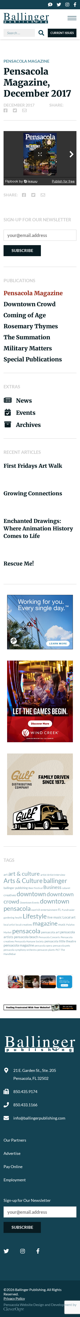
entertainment (49, 909)
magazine (45, 923)
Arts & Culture (23, 880)
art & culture (24, 873)
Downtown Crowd (30, 304)
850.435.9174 (25, 1091)
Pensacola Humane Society (29, 941)
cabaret (66, 888)
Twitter (6, 1251)
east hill (35, 909)
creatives (10, 895)
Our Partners (15, 1140)
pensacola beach (26, 937)
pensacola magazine (19, 945)
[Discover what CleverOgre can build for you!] (40, 1007)
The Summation (27, 337)
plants (51, 949)
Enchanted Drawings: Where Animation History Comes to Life (38, 528)
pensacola (26, 931)
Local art (69, 917)
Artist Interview (56, 874)
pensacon (42, 949)
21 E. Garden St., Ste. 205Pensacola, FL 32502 (34, 1074)
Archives (28, 424)
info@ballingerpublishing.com (39, 1118)
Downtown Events (29, 902)
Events (26, 412)
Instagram (22, 1251)
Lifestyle (35, 916)
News (24, 400)
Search (41, 33)
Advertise (12, 1153)
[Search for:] (21, 33)
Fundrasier (68, 909)
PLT (58, 949)
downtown (31, 894)
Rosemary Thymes (31, 326)
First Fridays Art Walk (33, 465)
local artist (9, 924)
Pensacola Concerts (49, 937)
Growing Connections (33, 493)
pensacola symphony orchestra (20, 949)
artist (43, 874)
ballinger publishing (16, 888)
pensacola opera (43, 945)
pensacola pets (61, 945)
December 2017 (19, 105)
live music (54, 917)
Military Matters (28, 348)
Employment (15, 1179)
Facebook (38, 1251)
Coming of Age (25, 315)
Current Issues (62, 33)
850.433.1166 (25, 1104)
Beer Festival (35, 888)
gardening (9, 917)
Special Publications (33, 359)
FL (59, 909)
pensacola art (50, 932)
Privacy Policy (14, 1298)
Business (52, 887)
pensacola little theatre (60, 941)
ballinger (55, 880)
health (18, 917)
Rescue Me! (19, 563)
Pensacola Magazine (26, 61)
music (62, 924)
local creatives (24, 924)
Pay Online (13, 1166)
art (6, 874)
